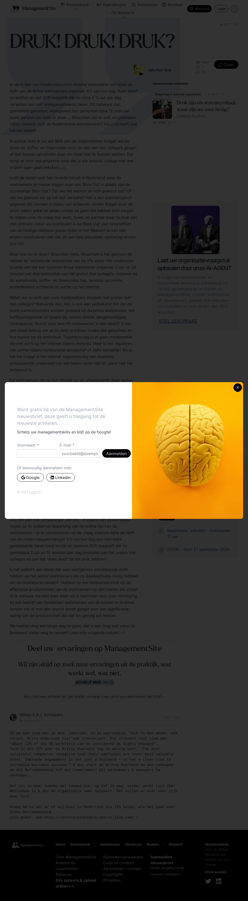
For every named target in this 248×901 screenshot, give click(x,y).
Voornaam (26, 445)
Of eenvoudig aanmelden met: (44, 467)
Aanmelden (116, 453)
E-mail (65, 445)
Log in (35, 491)
